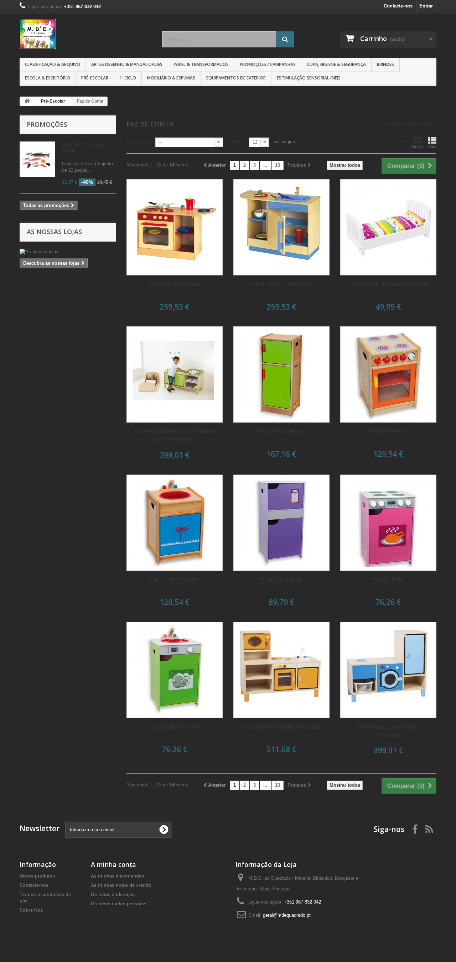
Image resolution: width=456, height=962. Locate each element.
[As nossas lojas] (68, 252)
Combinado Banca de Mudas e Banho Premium (174, 435)
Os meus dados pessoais (118, 903)
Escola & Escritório (47, 78)
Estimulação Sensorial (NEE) (309, 78)
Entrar (426, 6)
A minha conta (113, 864)
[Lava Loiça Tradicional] (281, 227)
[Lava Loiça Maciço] (174, 522)
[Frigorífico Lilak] (281, 522)
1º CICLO (127, 78)
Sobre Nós (31, 910)
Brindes (385, 64)
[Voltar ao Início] (27, 101)
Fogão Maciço (388, 431)
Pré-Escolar (94, 78)
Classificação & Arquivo (52, 64)
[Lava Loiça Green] (174, 669)
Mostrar (238, 141)
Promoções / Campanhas (268, 64)
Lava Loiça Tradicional (281, 284)
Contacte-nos (398, 6)
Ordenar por (139, 141)
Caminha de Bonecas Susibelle (388, 284)
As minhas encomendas (117, 876)
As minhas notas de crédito (121, 885)
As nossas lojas (54, 231)
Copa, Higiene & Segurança (336, 64)
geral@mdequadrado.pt (287, 915)
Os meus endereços (113, 894)
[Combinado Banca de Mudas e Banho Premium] (174, 374)
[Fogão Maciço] (388, 374)
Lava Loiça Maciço (175, 579)
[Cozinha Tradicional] (174, 227)
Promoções (47, 124)
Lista (432, 147)
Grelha (418, 147)
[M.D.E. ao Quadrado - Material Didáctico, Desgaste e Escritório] (85, 34)
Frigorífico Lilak (281, 579)
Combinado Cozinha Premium (281, 726)
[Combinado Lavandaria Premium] (388, 669)
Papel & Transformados (201, 64)
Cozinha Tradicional (174, 284)
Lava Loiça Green (174, 726)
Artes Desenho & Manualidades (126, 64)
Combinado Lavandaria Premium (388, 730)
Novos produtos (37, 876)
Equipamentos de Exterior (236, 78)
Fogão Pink (388, 579)
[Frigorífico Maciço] (281, 374)
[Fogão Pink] (388, 522)
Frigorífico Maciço (281, 431)
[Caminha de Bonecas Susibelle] (388, 227)
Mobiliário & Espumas (171, 78)
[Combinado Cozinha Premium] (281, 669)
